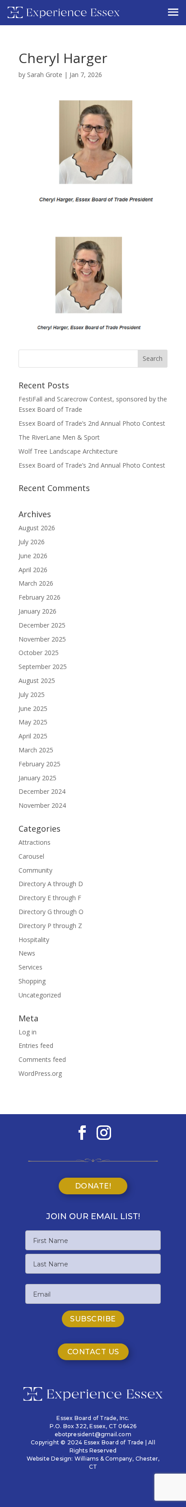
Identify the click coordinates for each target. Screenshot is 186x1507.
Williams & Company (103, 1458)
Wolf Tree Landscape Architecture (68, 451)
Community (35, 870)
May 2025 (33, 722)
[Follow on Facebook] (82, 1132)
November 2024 (42, 805)
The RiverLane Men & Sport (59, 437)
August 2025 (37, 680)
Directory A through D (51, 883)
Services (30, 967)
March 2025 (36, 750)
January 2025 (37, 778)
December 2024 (42, 791)
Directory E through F (50, 897)
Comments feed (42, 1059)
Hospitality (34, 939)
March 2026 (36, 583)
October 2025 (39, 652)
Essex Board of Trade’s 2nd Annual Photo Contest (92, 423)
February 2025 (39, 764)
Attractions (35, 842)
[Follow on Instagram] (103, 1132)
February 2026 (39, 597)
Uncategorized (40, 995)
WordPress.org (40, 1073)
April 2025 (33, 736)
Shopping (32, 981)
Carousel (31, 856)
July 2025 (32, 694)
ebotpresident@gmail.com (93, 1434)
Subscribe (93, 1319)
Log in (28, 1032)
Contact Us (93, 1352)
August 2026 (37, 528)
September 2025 (43, 666)
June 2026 (33, 555)
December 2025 (42, 625)
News (27, 953)
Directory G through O (51, 911)
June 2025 (33, 708)
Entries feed (36, 1045)
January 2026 (37, 611)
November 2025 (42, 639)
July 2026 (32, 541)
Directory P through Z (50, 925)
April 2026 (33, 569)
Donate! (93, 1186)
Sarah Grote (44, 74)
